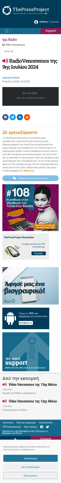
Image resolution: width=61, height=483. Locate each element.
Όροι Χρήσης (30, 426)
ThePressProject (31, 9)
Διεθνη (7, 51)
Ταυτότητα (7, 422)
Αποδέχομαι (30, 458)
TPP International (11, 426)
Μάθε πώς (29, 170)
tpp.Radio (9, 39)
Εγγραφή (54, 21)
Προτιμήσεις (31, 475)
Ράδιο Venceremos (15, 44)
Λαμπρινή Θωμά (10, 77)
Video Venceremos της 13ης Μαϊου (32, 384)
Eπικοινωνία (46, 422)
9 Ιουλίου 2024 (10, 81)
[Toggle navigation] (6, 31)
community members (36, 13)
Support (50, 30)
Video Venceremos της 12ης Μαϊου (32, 401)
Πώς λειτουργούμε (26, 422)
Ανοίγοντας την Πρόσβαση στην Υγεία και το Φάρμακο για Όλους (25, 432)
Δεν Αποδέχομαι (30, 466)
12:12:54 (25, 81)
